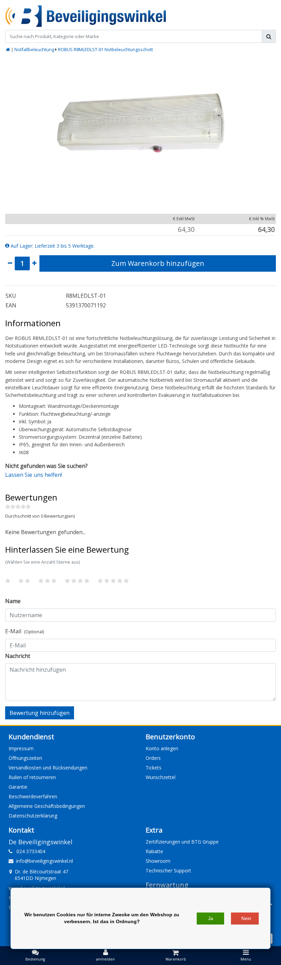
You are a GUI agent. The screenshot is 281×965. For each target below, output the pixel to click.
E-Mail (24, 631)
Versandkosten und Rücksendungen (48, 767)
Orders (153, 758)
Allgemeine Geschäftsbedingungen (47, 806)
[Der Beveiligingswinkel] (85, 16)
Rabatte (154, 851)
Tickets (153, 767)
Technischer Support (168, 870)
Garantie (18, 787)
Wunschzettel (160, 777)
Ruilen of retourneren (32, 777)
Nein (246, 918)
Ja (210, 918)
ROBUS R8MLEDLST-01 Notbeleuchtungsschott (105, 49)
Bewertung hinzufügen (40, 713)
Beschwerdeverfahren (33, 796)
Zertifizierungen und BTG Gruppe (182, 841)
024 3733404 (28, 851)
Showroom (158, 861)
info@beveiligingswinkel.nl (44, 861)
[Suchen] (268, 36)
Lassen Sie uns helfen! (33, 475)
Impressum (21, 748)
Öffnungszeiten (25, 758)
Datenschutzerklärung (33, 815)
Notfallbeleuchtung (34, 49)
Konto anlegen (162, 748)
